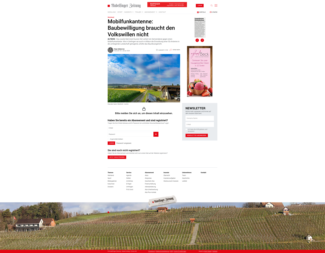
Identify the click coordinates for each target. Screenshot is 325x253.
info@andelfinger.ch (151, 221)
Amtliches (129, 181)
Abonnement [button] (150, 12)
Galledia (214, 251)
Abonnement (149, 172)
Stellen (128, 178)
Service (128, 172)
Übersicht (167, 175)
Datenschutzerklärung (162, 251)
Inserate (166, 172)
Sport (119, 12)
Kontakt (162, 12)
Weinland (112, 12)
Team (184, 175)
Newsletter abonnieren (196, 135)
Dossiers (110, 187)
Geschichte (185, 178)
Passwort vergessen (123, 143)
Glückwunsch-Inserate (171, 181)
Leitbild (184, 181)
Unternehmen (186, 172)
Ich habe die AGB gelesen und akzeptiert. (197, 130)
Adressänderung (150, 187)
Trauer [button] (138, 12)
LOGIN (200, 5)
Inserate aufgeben (170, 178)
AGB (171, 251)
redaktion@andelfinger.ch (153, 223)
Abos (146, 175)
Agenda (128, 175)
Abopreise (148, 178)
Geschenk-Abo (149, 181)
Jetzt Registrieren (116, 157)
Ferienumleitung (150, 184)
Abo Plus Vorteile (150, 192)
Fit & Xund (129, 189)
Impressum (151, 251)
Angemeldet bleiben (116, 139)
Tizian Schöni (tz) (119, 49)
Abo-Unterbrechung (151, 189)
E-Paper (128, 184)
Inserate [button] (128, 12)
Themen (110, 172)
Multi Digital (207, 251)
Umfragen (129, 187)
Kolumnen (111, 184)
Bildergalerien (112, 181)
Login (111, 143)
